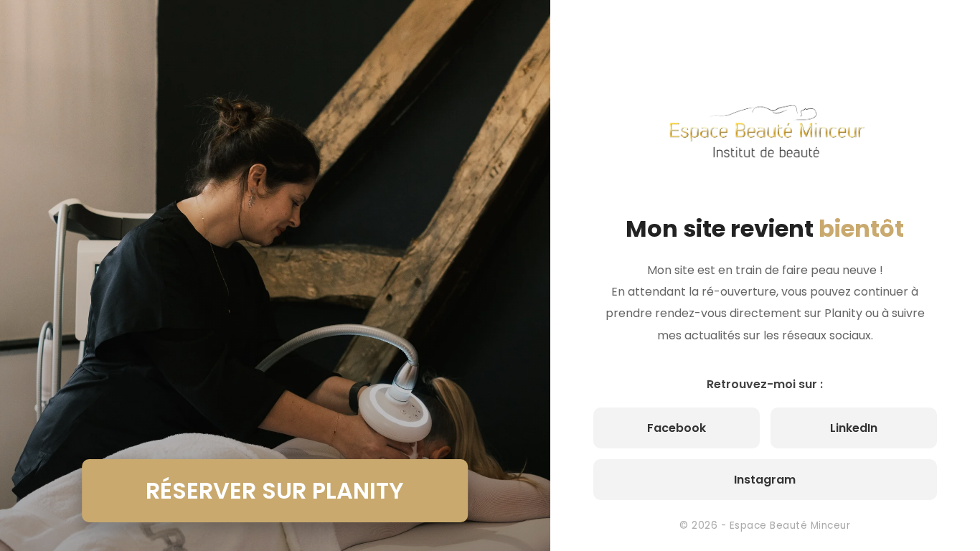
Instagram (765, 479)
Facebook (676, 428)
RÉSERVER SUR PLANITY (275, 490)
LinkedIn (853, 428)
